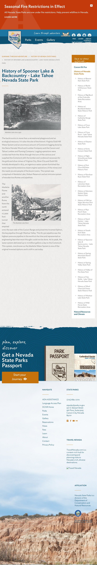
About (88, 39)
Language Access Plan (51, 403)
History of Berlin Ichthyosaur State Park (84, 88)
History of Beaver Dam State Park (84, 80)
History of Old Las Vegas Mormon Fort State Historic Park (85, 202)
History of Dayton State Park (85, 143)
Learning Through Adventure (14, 56)
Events (39, 39)
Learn (80, 39)
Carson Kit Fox (80, 67)
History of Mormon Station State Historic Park (85, 193)
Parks (28, 39)
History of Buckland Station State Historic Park (85, 108)
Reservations (15, 50)
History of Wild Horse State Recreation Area (84, 305)
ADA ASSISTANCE (50, 399)
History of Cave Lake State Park (84, 126)
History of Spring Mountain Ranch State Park (84, 255)
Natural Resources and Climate (82, 313)
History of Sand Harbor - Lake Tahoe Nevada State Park (84, 222)
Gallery (51, 39)
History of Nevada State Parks (43, 56)
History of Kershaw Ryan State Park (85, 176)
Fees (74, 39)
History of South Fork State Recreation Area (84, 232)
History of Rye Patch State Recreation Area (84, 212)
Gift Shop (43, 50)
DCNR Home (48, 407)
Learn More (10, 17)
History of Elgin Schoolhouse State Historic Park (85, 158)
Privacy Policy (48, 445)
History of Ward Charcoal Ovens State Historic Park (85, 288)
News (30, 50)
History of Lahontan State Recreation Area (84, 184)
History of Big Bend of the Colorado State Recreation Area (85, 98)
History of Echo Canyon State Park (85, 150)
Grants (88, 42)
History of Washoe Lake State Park (85, 297)
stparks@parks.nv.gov (76, 405)
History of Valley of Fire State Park (85, 271)
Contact (87, 40)
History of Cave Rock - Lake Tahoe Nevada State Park (85, 134)
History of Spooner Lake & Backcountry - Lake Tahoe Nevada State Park (85, 244)
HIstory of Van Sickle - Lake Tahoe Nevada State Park (85, 279)
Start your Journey (19, 377)
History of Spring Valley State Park (84, 264)
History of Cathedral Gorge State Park (84, 118)
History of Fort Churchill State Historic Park (83, 167)
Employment (77, 42)
